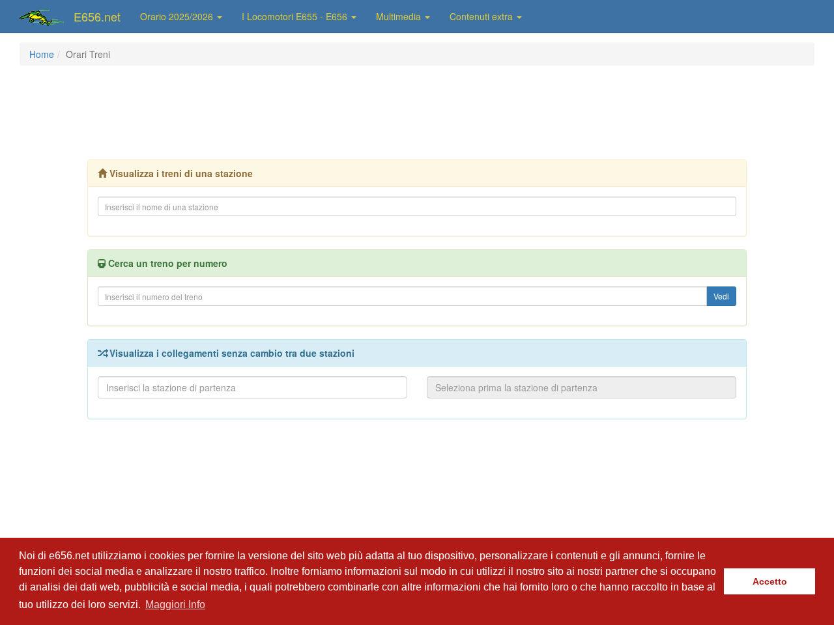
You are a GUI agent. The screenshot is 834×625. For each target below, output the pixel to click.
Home (41, 54)
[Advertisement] (417, 111)
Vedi (721, 295)
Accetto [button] (770, 581)
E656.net (97, 16)
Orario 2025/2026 (178, 16)
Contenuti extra (482, 16)
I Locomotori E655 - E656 (296, 16)
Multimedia (400, 16)
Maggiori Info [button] (175, 604)
